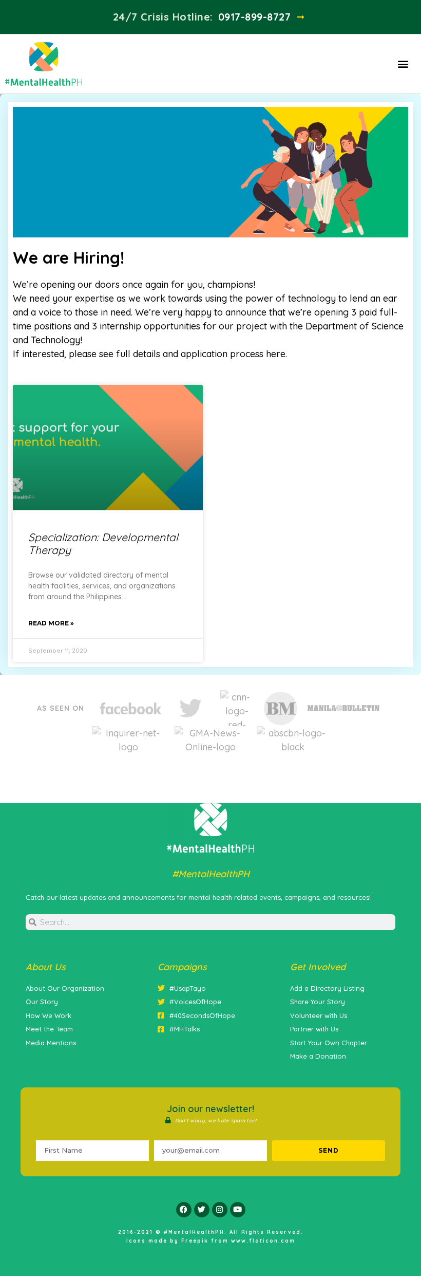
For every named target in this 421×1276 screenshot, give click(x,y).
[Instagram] (219, 1209)
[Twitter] (201, 1209)
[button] (403, 64)
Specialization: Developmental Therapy (103, 543)
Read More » (51, 623)
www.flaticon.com (263, 1240)
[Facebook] (184, 1209)
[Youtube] (237, 1209)
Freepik (194, 1240)
